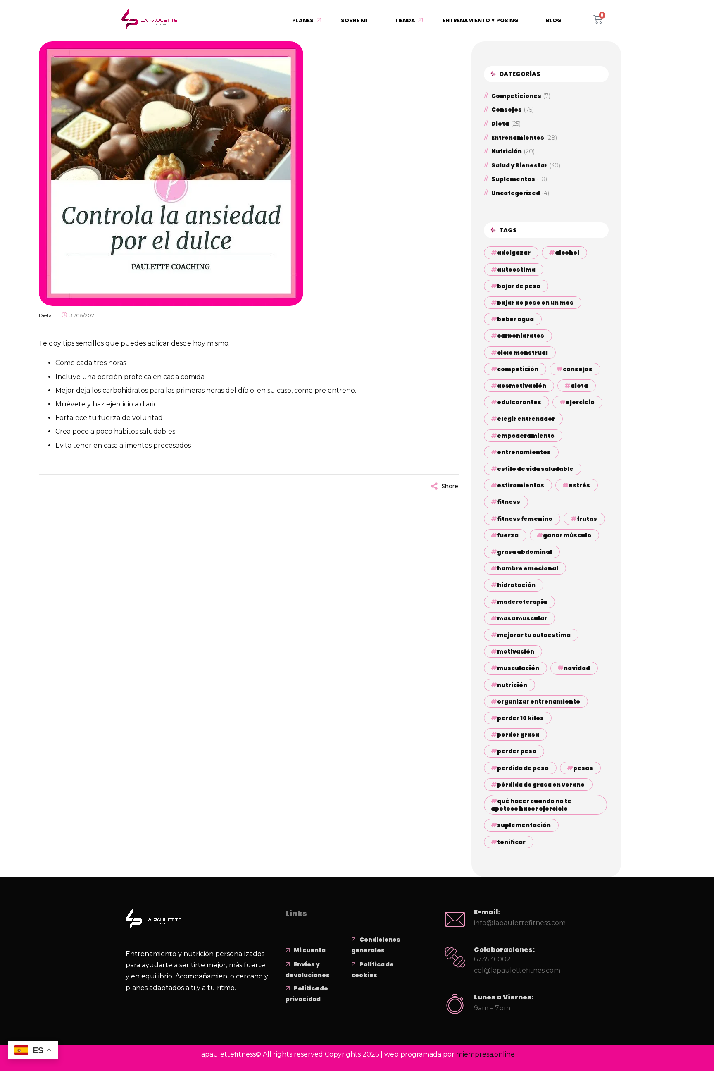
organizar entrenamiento (538, 701)
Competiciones (516, 96)
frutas (587, 519)
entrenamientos (524, 452)
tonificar (511, 842)
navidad (577, 668)
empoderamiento (526, 436)
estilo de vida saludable (535, 469)
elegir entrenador (526, 419)
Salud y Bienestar (519, 165)
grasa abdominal (524, 552)
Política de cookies (372, 969)
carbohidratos (520, 336)
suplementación (524, 825)
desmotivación (521, 386)
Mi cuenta (310, 950)
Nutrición (506, 151)
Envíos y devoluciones (308, 969)
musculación (518, 668)
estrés (579, 485)
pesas (583, 768)
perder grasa (518, 734)
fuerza (508, 535)
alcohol (567, 252)
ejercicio (580, 402)
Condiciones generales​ (375, 944)
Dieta (45, 315)
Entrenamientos (517, 138)
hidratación (516, 585)
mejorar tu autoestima (534, 635)
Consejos (506, 110)
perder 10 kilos (520, 718)
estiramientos (520, 485)
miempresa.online (485, 1054)
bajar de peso (518, 286)
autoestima (516, 269)
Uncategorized (515, 193)
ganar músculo (567, 535)
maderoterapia (522, 602)
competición (517, 369)
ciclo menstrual (522, 352)
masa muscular (522, 618)
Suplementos (513, 179)
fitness (508, 502)
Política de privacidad (307, 993)
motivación (515, 651)
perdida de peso (523, 768)
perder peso (516, 751)
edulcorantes (519, 402)
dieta (579, 386)
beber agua (515, 319)
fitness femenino (524, 519)
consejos (578, 369)
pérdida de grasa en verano (541, 784)
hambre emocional (527, 568)
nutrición (512, 685)
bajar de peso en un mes (535, 302)
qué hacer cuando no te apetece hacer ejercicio (531, 805)
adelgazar (514, 252)
